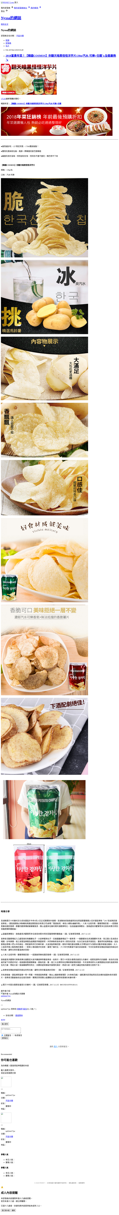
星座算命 (19, 1015)
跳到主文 (4, 24)
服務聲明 (82, 1183)
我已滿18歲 (6, 1210)
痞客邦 (20, 1009)
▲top (3, 1019)
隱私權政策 (72, 1183)
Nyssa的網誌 (11, 18)
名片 (7, 46)
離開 (13, 1210)
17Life (3, 99)
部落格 (8, 43)
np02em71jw (6, 996)
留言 (25, 1009)
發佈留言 (5, 1038)
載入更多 (5, 1024)
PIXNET (42, 1183)
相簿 (7, 40)
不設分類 (20, 36)
